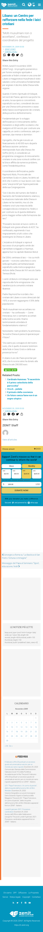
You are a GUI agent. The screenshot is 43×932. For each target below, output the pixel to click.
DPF (15, 893)
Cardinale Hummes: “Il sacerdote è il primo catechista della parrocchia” (23, 382)
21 (31, 732)
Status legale (15, 897)
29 (36, 736)
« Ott (6, 746)
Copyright (26, 897)
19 (21, 732)
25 (17, 736)
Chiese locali (11, 52)
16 (7, 732)
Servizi (5, 897)
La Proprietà (33, 893)
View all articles (9, 439)
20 (26, 732)
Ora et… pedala (14, 389)
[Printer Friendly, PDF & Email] (10, 369)
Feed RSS (23, 756)
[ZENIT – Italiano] (12, 4)
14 (31, 727)
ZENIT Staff (10, 49)
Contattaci (36, 897)
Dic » (11, 746)
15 (36, 727)
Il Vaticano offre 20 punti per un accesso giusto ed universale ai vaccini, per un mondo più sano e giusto (20, 764)
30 (7, 741)
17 (12, 732)
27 (26, 736)
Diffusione (22, 893)
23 (7, 736)
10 (12, 727)
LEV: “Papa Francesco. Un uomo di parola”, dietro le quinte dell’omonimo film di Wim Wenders (21, 788)
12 (21, 727)
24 (12, 736)
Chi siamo (7, 893)
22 (36, 732)
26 (21, 736)
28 (31, 736)
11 (17, 727)
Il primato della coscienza (20, 392)
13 (26, 727)
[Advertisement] (21, 536)
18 (17, 732)
